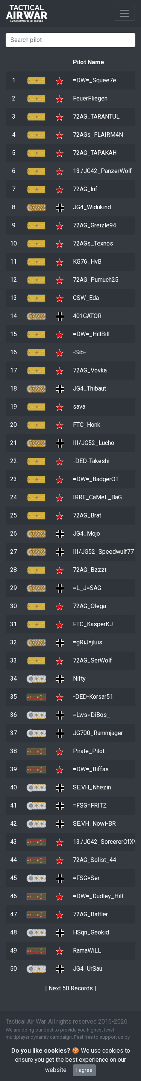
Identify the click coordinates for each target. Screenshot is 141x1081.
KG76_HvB (87, 261)
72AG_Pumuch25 (95, 279)
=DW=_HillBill (91, 334)
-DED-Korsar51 (93, 696)
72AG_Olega (89, 606)
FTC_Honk (86, 424)
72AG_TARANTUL (96, 116)
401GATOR (87, 316)
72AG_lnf (85, 189)
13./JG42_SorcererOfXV (105, 841)
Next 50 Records (71, 988)
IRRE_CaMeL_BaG (97, 497)
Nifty (79, 678)
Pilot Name (88, 62)
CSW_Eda (86, 297)
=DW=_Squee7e (94, 80)
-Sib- (79, 352)
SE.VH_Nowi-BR (94, 823)
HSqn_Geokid (91, 932)
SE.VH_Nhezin (92, 787)
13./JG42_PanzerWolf (102, 171)
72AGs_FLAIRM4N (98, 134)
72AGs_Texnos (93, 243)
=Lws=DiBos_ (91, 714)
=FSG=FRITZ (90, 805)
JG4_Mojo (86, 533)
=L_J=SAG (87, 587)
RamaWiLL (87, 950)
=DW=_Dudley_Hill (98, 896)
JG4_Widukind (92, 207)
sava (79, 406)
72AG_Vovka (90, 370)
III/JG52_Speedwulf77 (103, 551)
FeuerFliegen (90, 98)
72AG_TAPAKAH (95, 152)
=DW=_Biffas (91, 769)
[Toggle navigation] (124, 13)
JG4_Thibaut (89, 388)
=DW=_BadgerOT (96, 479)
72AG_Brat (87, 515)
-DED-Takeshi (91, 461)
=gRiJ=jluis (87, 642)
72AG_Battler (90, 914)
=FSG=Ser (86, 878)
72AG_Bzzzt (89, 569)
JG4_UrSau (87, 968)
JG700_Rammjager (98, 733)
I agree (84, 1070)
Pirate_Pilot (89, 751)
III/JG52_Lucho (93, 442)
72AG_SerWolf (92, 660)
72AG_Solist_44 (94, 859)
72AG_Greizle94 (94, 225)
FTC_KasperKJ (93, 624)
